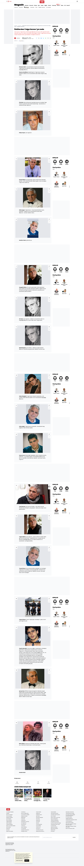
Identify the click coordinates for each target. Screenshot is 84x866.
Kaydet (74, 837)
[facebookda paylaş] (36, 38)
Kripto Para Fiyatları (9, 831)
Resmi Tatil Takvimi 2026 (70, 828)
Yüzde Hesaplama (69, 821)
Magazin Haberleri (9, 817)
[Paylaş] (49, 46)
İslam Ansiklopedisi (54, 818)
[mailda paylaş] (48, 38)
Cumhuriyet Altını (39, 824)
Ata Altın (37, 822)
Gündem (27, 5)
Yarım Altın (38, 821)
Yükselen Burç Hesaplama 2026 (71, 819)
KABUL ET (27, 860)
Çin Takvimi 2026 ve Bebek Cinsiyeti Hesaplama (70, 815)
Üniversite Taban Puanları (55, 814)
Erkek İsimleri (53, 829)
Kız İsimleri (52, 831)
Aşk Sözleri (38, 816)
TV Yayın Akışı (23, 828)
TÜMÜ (53, 37)
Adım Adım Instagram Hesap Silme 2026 (71, 827)
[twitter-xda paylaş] (39, 38)
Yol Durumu (23, 825)
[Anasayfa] (8, 809)
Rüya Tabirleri (53, 816)
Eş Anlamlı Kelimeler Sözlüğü (56, 822)
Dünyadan (21, 7)
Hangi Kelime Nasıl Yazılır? (55, 824)
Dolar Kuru (8, 828)
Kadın (42, 5)
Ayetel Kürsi (38, 813)
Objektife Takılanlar (41, 7)
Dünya (35, 5)
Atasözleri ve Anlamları (70, 811)
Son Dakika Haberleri (9, 811)
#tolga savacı (17, 778)
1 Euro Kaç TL (38, 828)
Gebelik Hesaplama (69, 818)
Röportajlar (32, 7)
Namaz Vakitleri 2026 (25, 813)
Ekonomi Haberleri (9, 814)
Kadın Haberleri (9, 822)
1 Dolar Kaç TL (38, 827)
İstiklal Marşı (23, 817)
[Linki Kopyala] (50, 38)
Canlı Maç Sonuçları (39, 829)
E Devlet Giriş (23, 820)
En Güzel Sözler (53, 825)
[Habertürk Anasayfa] (42, 1)
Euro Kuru (8, 829)
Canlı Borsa (23, 811)
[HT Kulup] (26, 7)
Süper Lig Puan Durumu (40, 831)
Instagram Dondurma (25, 829)
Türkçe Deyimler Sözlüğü (70, 813)
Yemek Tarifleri (38, 811)
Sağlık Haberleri (9, 821)
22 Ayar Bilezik (38, 825)
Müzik (36, 7)
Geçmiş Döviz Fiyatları (69, 822)
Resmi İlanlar (69, 5)
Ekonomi (31, 5)
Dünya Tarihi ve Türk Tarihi (55, 817)
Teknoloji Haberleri (9, 824)
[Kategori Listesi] (77, 1)
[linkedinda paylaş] (43, 38)
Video (62, 5)
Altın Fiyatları (8, 827)
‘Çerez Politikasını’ (26, 857)
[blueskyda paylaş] (41, 38)
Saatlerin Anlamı (39, 814)
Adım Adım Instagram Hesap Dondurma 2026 (71, 824)
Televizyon (16, 7)
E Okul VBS (23, 818)
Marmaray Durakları (54, 828)
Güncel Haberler (9, 816)
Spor (39, 5)
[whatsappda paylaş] (46, 38)
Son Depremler (23, 822)
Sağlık (45, 5)
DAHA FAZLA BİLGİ (19, 860)
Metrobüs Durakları (54, 827)
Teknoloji (54, 5)
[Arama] (6, 1)
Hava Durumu (23, 824)
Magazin (19, 4)
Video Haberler (53, 811)
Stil (65, 5)
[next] (51, 795)
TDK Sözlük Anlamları (54, 813)
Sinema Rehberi (24, 827)
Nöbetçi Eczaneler (24, 816)
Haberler (15, 25)
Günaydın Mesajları (39, 817)
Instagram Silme (24, 831)
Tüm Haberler (48, 7)
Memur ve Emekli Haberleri (10, 825)
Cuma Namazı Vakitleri (25, 814)
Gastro (58, 5)
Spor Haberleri (8, 818)
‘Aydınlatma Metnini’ (19, 858)
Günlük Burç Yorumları (25, 821)
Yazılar (49, 5)
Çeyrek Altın (38, 820)
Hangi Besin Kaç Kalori (55, 821)
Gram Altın (38, 818)
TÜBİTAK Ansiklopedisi (54, 820)
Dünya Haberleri (9, 820)
